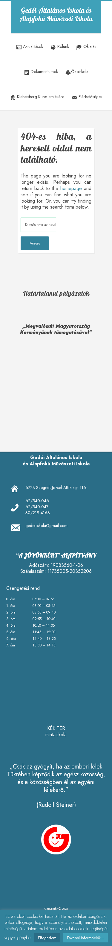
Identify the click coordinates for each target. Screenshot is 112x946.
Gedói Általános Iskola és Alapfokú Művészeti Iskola (56, 15)
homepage (71, 188)
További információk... (85, 938)
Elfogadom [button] (47, 938)
